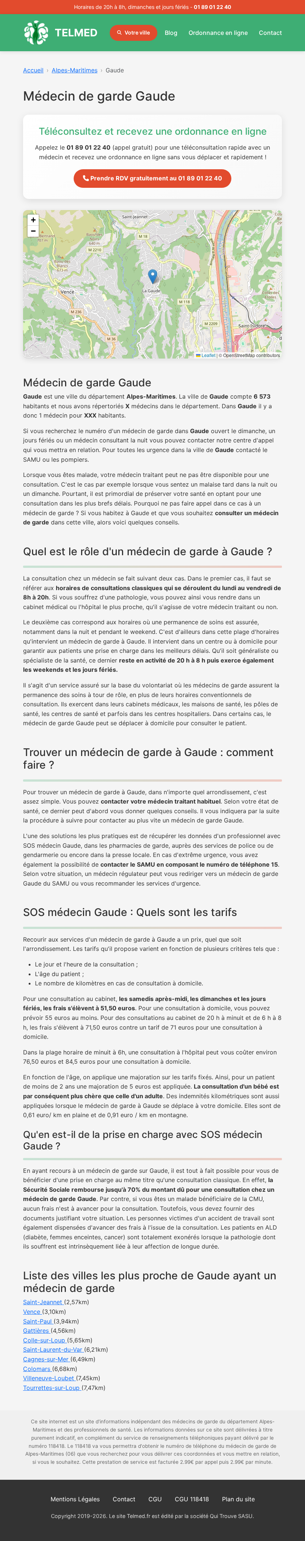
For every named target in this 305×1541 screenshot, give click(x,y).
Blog (171, 32)
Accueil (33, 70)
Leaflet (207, 355)
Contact (270, 32)
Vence (32, 1311)
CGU (155, 1499)
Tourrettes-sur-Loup (52, 1387)
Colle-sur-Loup (45, 1340)
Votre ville (137, 32)
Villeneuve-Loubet (49, 1378)
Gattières (37, 1330)
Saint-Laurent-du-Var (53, 1349)
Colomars (37, 1368)
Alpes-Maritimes (74, 70)
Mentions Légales (75, 1499)
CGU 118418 (192, 1499)
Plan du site (238, 1499)
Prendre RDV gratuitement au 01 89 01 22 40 (155, 178)
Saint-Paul (38, 1321)
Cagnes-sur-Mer (46, 1359)
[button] (152, 276)
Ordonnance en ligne (218, 32)
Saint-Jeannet (43, 1302)
